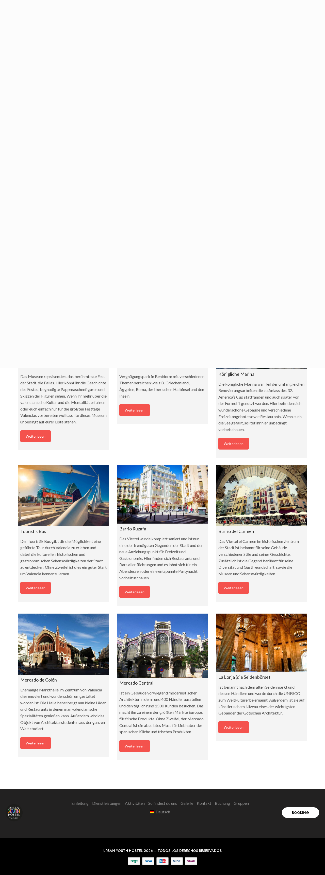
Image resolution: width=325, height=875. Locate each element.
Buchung (222, 803)
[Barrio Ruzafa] (162, 494)
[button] (300, 812)
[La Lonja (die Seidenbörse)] (261, 643)
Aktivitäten (135, 803)
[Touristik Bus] (63, 495)
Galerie (187, 803)
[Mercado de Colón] (63, 644)
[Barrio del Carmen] (261, 495)
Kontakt (204, 803)
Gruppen (241, 803)
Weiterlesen (35, 436)
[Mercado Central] (162, 646)
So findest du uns (162, 803)
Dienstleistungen (106, 803)
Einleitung (80, 803)
